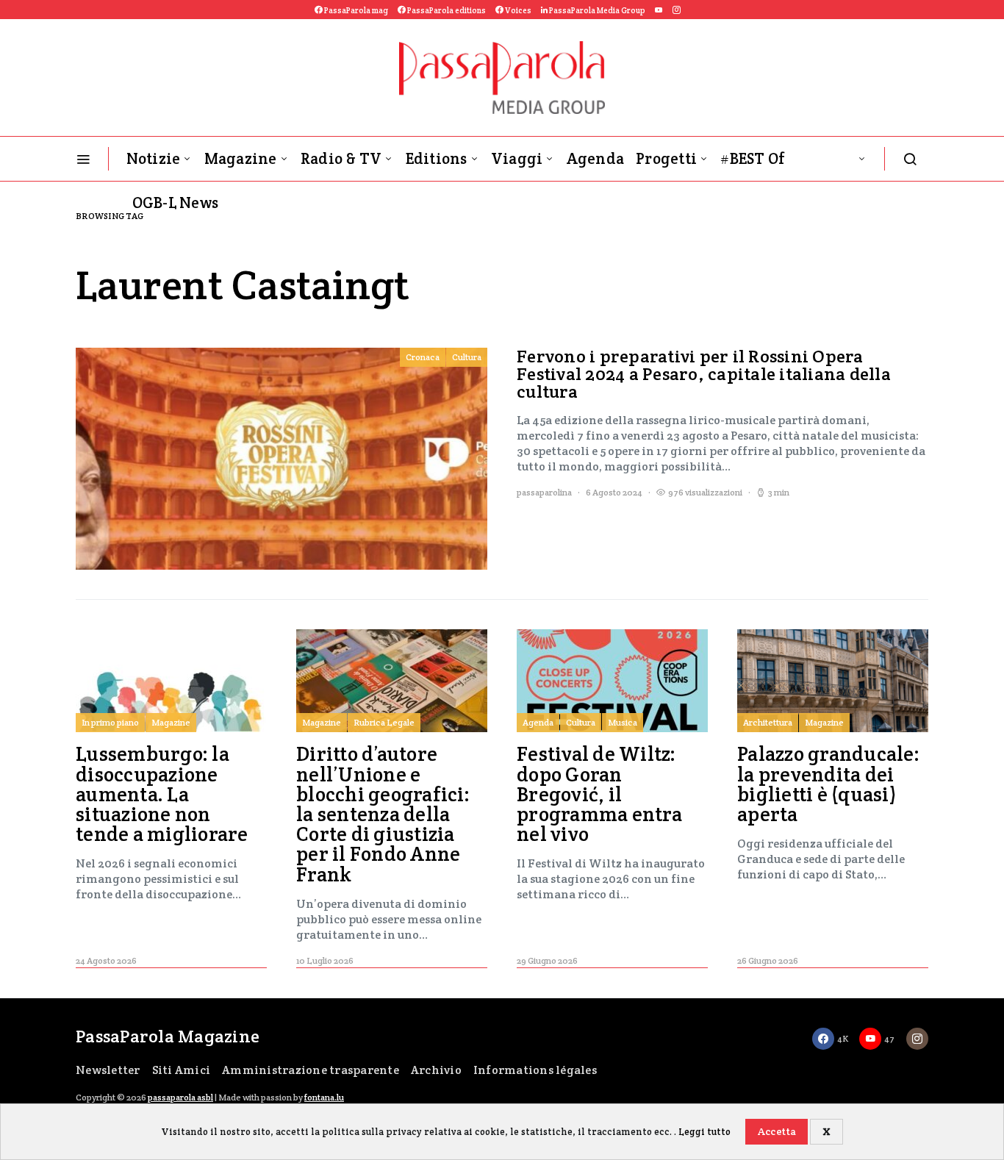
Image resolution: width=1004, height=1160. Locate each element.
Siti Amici (181, 1070)
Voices (517, 10)
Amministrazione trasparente (310, 1070)
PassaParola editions (446, 10)
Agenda (596, 158)
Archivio (436, 1070)
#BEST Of (752, 158)
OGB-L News (175, 202)
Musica (622, 722)
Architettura (767, 722)
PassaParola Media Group (596, 10)
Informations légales (535, 1070)
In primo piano (110, 722)
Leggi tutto (704, 1131)
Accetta (777, 1131)
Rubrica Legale (384, 722)
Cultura (466, 356)
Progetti (666, 158)
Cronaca (423, 356)
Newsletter (108, 1070)
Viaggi (517, 158)
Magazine (240, 158)
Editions (436, 158)
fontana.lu (324, 1097)
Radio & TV (341, 158)
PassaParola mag (355, 10)
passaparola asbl (180, 1097)
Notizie (153, 158)
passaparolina (544, 492)
